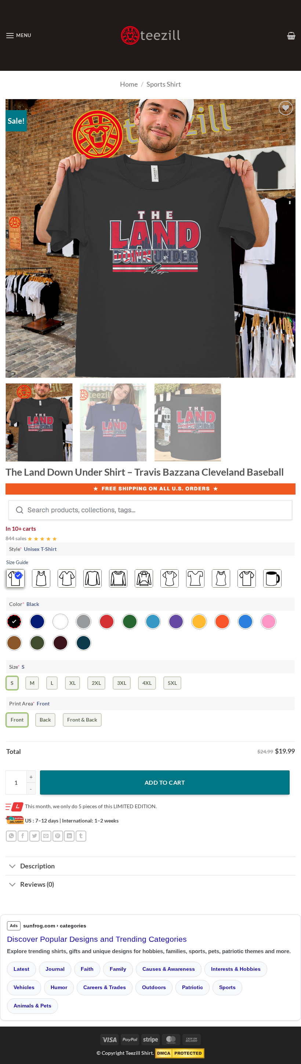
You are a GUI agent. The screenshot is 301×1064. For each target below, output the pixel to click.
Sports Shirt (163, 84)
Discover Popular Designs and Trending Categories (97, 939)
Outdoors (154, 987)
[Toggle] (13, 867)
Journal (55, 969)
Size (17, 667)
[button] (18, 35)
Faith (87, 969)
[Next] (280, 238)
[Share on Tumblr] (81, 836)
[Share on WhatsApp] (11, 836)
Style (33, 549)
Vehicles (24, 987)
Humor (59, 987)
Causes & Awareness (168, 969)
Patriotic (192, 987)
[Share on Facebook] (23, 836)
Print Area (29, 703)
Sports (227, 987)
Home (129, 84)
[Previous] (20, 238)
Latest (21, 969)
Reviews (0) (37, 884)
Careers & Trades (104, 987)
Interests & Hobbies (236, 969)
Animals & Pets (32, 1006)
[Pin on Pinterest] (57, 836)
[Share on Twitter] (34, 836)
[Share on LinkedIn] (69, 836)
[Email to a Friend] (46, 836)
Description (37, 866)
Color (24, 604)
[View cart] (291, 36)
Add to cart (165, 782)
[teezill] (150, 35)
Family (118, 969)
